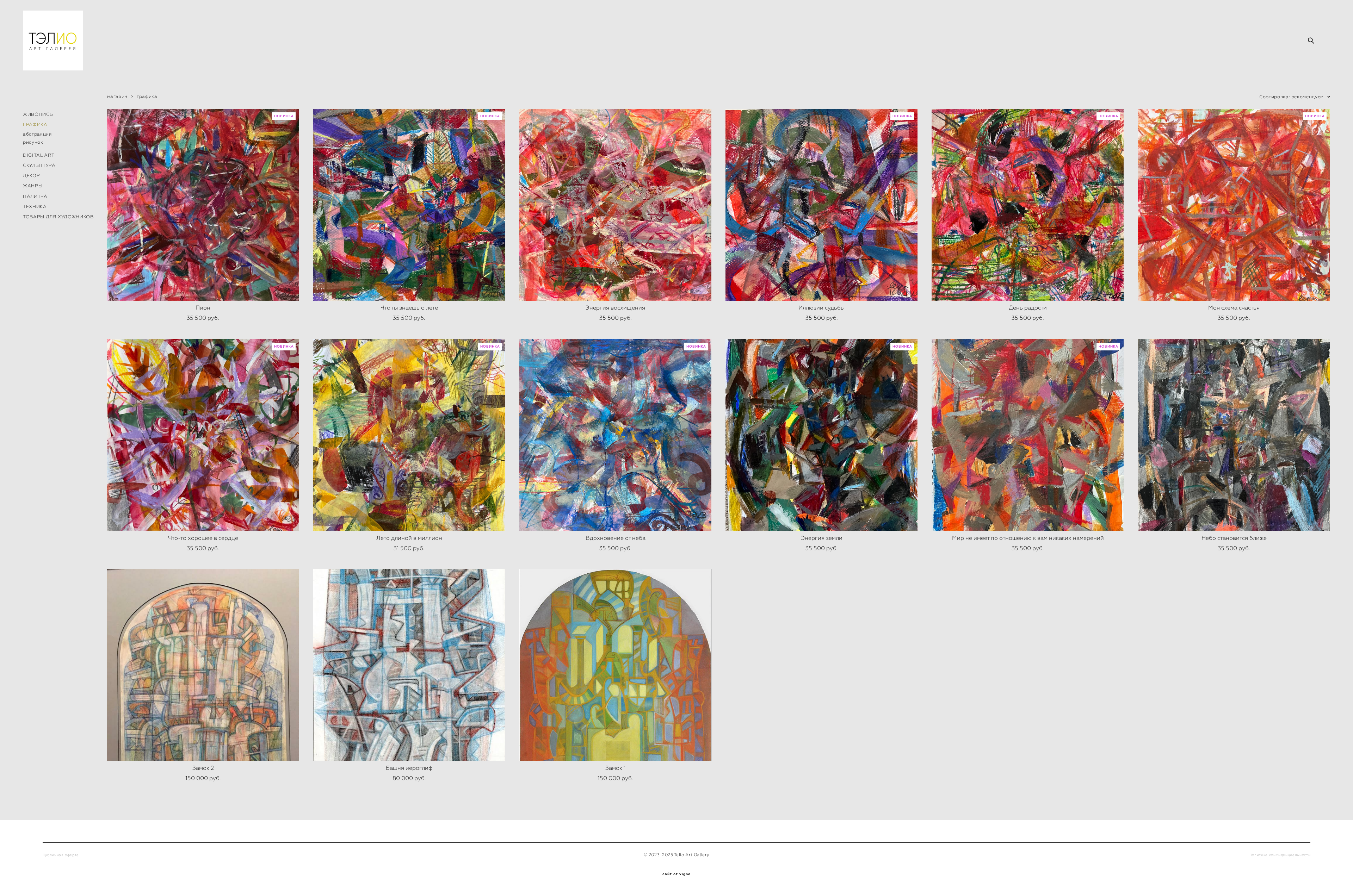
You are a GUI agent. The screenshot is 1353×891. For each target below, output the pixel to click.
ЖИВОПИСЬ (38, 114)
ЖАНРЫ (32, 185)
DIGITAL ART (39, 155)
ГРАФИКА (35, 124)
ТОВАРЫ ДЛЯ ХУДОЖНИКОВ (58, 216)
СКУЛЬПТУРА (39, 165)
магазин (117, 96)
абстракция (37, 134)
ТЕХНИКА (35, 206)
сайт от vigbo (676, 874)
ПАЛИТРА (35, 196)
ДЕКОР (31, 175)
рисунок (33, 142)
